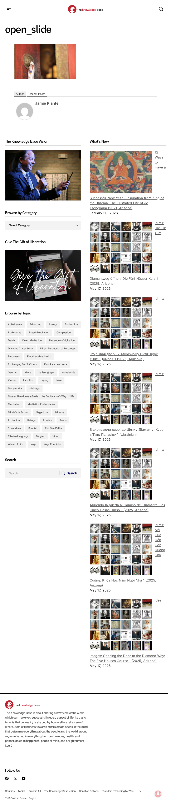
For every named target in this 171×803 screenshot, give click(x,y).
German (12, 372)
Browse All (35, 791)
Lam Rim (28, 380)
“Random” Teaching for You (117, 791)
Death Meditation (32, 340)
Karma (12, 380)
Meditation (14, 404)
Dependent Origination (62, 340)
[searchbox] (32, 473)
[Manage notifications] (158, 794)
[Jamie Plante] (24, 111)
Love (59, 380)
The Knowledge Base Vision (60, 791)
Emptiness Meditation (39, 356)
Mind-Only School (18, 412)
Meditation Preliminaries (41, 404)
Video (56, 436)
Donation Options (88, 791)
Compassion (64, 332)
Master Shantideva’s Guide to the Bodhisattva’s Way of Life (41, 396)
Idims (28, 372)
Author (20, 93)
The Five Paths (53, 428)
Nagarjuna (42, 412)
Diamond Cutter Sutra (20, 348)
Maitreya (34, 388)
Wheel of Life (15, 444)
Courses (9, 791)
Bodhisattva (14, 332)
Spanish (32, 428)
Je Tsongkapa (46, 372)
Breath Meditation (39, 332)
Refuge (31, 420)
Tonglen (40, 436)
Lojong (44, 380)
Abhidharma (15, 324)
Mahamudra (15, 388)
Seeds (63, 420)
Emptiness (14, 356)
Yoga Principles (52, 444)
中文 (139, 791)
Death (11, 340)
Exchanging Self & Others (22, 364)
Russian (47, 420)
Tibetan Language (18, 436)
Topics (21, 791)
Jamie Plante (47, 103)
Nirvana (59, 412)
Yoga (33, 444)
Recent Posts (37, 93)
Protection (14, 420)
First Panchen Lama (55, 364)
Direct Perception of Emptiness (57, 348)
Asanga (53, 324)
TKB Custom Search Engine (20, 798)
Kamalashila (68, 372)
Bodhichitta (71, 324)
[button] (9, 9)
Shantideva (14, 428)
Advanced (35, 324)
